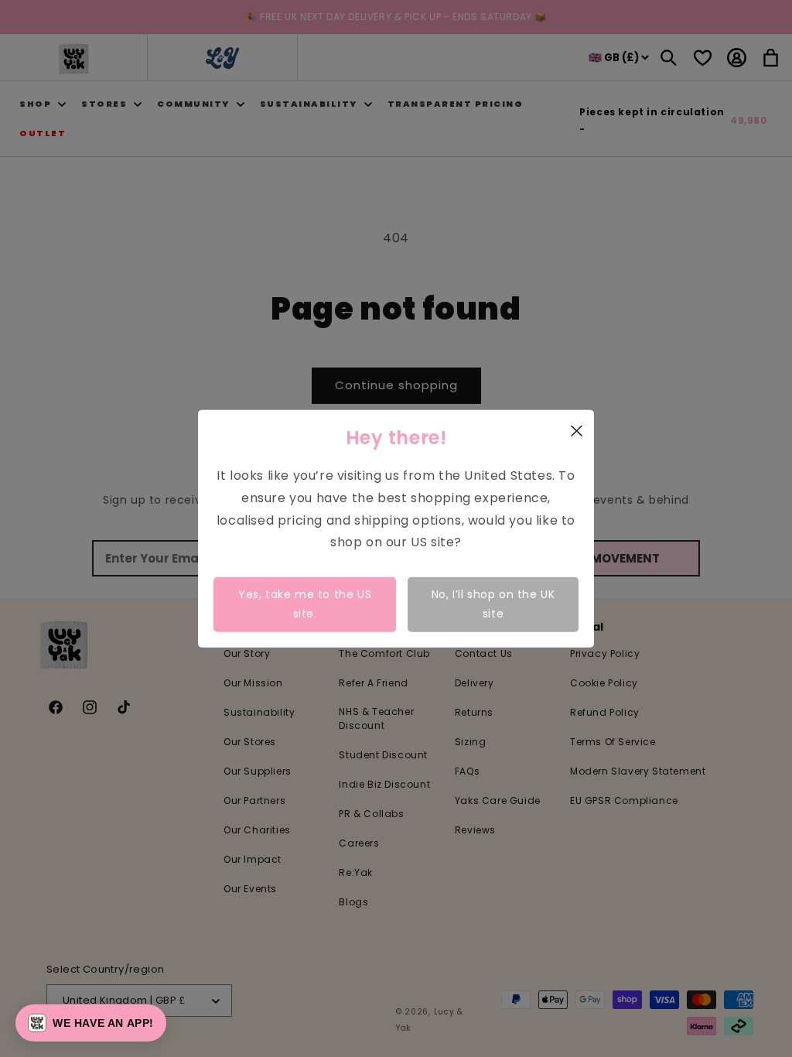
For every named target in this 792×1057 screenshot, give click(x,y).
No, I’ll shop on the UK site (493, 604)
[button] (90, 1023)
